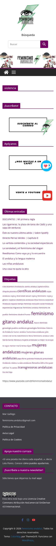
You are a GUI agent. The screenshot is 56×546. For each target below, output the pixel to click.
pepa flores (21, 359)
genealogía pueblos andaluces (14, 328)
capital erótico (43, 287)
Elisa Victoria (39, 300)
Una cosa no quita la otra (15, 268)
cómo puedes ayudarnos (35, 463)
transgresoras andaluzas (35, 367)
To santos (13, 368)
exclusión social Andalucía (42, 304)
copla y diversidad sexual (20, 296)
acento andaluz (31, 287)
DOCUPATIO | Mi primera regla (18, 219)
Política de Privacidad (13, 426)
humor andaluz (20, 332)
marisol (13, 346)
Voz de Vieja (7, 372)
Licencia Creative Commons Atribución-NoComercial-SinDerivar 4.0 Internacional (26, 502)
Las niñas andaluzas (13, 263)
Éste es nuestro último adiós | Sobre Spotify (25, 232)
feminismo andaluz (30, 308)
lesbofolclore (22, 336)
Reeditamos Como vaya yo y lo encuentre (23, 253)
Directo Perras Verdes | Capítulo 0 (20, 237)
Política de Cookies (12, 439)
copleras (12, 300)
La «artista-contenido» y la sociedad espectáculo (27, 243)
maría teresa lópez (23, 346)
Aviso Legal (8, 433)
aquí (39, 478)
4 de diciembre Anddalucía (13, 287)
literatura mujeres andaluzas (25, 340)
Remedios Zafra (38, 363)
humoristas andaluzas (35, 332)
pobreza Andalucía (34, 359)
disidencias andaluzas (25, 300)
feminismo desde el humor (20, 314)
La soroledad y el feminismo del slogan (22, 248)
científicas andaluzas (31, 291)
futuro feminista (40, 323)
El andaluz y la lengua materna (18, 258)
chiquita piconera (9, 291)
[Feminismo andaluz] (6, 72)
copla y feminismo (38, 296)
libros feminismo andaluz (38, 336)
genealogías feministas (36, 328)
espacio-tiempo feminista (21, 304)
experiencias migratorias (12, 308)
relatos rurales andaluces (21, 363)
